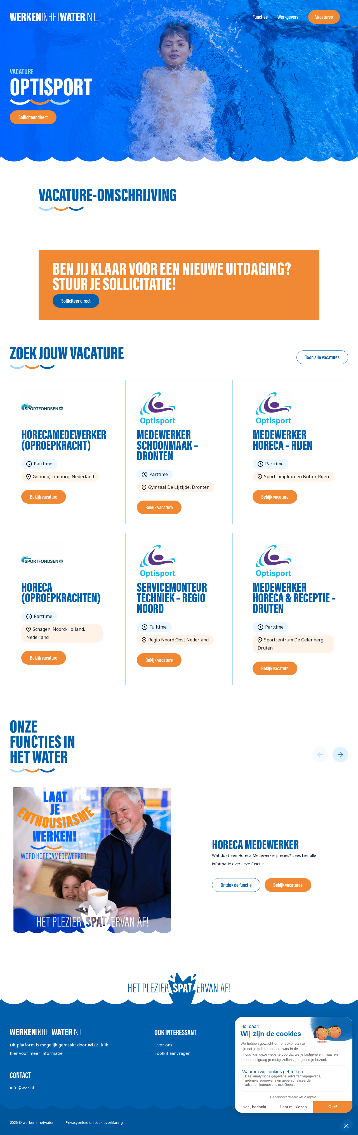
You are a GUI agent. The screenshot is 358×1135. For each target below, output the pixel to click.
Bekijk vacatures (288, 885)
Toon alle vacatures (322, 357)
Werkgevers (287, 17)
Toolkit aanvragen (172, 1053)
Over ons (163, 1045)
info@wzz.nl (22, 1087)
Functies (260, 17)
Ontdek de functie (236, 885)
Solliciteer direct (33, 117)
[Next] (340, 754)
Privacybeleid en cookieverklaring (94, 1122)
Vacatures (324, 17)
